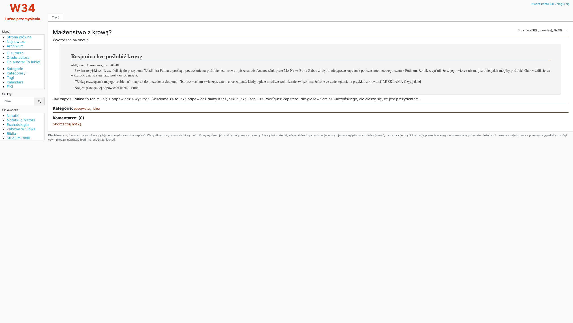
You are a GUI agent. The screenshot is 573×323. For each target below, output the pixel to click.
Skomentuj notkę (67, 124)
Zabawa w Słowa (21, 129)
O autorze (15, 53)
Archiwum (15, 46)
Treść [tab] (55, 17)
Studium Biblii (18, 138)
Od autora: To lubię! (23, 62)
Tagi (10, 77)
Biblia (11, 133)
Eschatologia (18, 124)
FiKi (10, 86)
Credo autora (18, 57)
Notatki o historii (21, 120)
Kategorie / (16, 73)
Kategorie (15, 68)
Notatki (13, 115)
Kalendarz (15, 82)
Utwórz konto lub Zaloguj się (549, 4)
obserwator (82, 108)
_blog (96, 108)
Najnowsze (16, 41)
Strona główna (19, 37)
